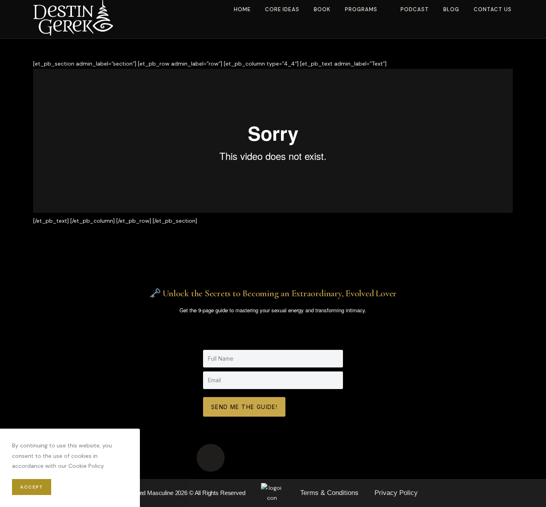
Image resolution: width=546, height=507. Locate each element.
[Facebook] (304, 458)
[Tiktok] (211, 458)
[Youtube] (242, 458)
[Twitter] (335, 458)
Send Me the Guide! (244, 406)
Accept (31, 487)
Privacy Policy (396, 493)
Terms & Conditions (329, 493)
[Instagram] (273, 458)
